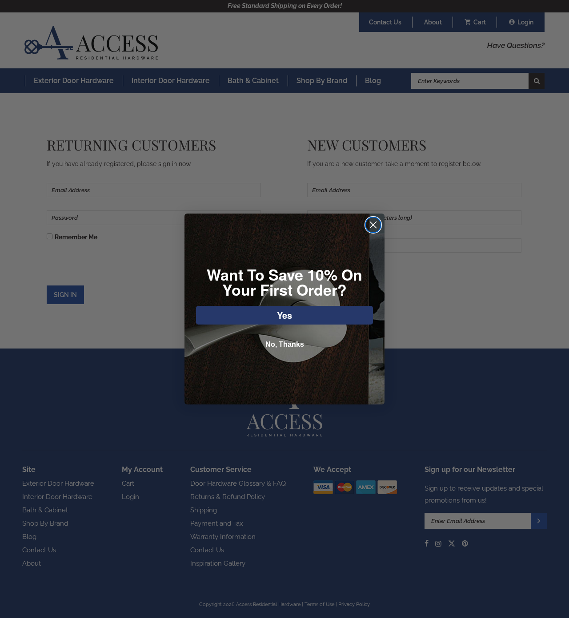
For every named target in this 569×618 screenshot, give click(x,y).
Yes (284, 315)
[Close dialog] (373, 225)
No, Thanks (284, 344)
